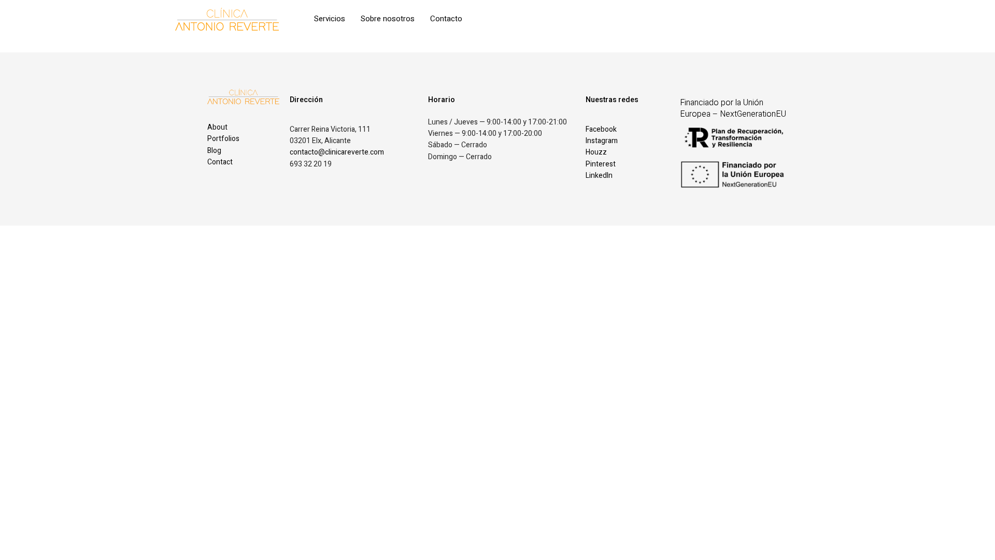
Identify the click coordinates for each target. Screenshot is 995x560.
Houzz (596, 152)
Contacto (446, 18)
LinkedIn (599, 175)
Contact (220, 162)
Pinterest (601, 164)
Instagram (602, 140)
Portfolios (223, 138)
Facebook (601, 129)
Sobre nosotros (388, 18)
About (217, 127)
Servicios (329, 18)
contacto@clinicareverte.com (337, 152)
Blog (214, 150)
